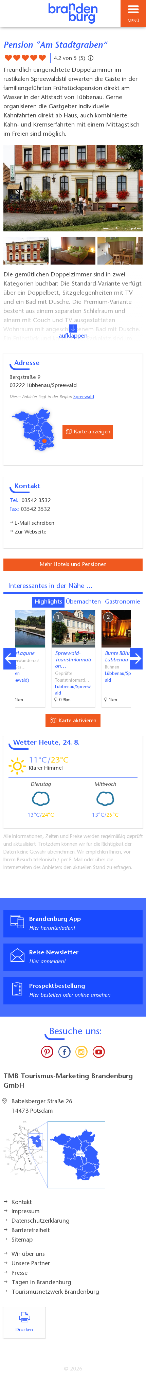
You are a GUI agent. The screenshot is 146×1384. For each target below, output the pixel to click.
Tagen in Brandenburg (41, 1283)
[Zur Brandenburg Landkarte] (54, 1158)
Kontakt (22, 1203)
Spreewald (83, 397)
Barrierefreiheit (31, 1231)
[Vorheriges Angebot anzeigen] (9, 659)
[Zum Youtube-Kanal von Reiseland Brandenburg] (98, 1053)
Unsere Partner (31, 1264)
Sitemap (22, 1240)
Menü (133, 21)
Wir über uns (28, 1254)
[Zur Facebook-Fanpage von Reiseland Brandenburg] (64, 1053)
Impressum (26, 1212)
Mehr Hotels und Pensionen (73, 564)
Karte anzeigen (91, 432)
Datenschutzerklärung (41, 1221)
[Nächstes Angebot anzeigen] (136, 659)
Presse (20, 1273)
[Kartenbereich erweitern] (136, 606)
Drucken (24, 1330)
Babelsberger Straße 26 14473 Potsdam (42, 1106)
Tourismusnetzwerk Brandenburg (55, 1292)
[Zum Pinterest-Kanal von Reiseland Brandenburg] (47, 1053)
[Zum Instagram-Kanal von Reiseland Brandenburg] (81, 1053)
